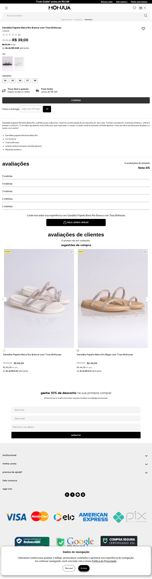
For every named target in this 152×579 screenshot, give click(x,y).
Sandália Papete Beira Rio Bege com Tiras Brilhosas (105, 354)
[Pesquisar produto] (145, 15)
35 (12, 80)
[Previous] (4, 299)
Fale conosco (121, 2)
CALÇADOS (78, 20)
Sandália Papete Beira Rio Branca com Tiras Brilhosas (32, 354)
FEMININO (88, 20)
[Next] (147, 299)
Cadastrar (76, 435)
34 (5, 80)
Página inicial (66, 20)
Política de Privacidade (104, 561)
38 (35, 80)
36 (20, 80)
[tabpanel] (39, 311)
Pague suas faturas (139, 2)
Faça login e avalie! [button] (78, 222)
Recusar (69, 568)
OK (47, 109)
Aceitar (84, 568)
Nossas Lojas (107, 2)
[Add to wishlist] (144, 28)
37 (27, 80)
